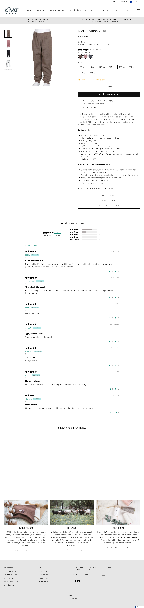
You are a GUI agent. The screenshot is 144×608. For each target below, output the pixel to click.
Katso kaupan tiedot (90, 107)
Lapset (30, 10)
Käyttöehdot (9, 568)
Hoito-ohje (109, 200)
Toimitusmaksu (93, 45)
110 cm (112, 67)
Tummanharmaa (90, 56)
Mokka (80, 56)
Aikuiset (42, 10)
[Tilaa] (103, 574)
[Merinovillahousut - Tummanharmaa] (23, 477)
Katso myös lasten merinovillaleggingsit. (95, 188)
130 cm (132, 67)
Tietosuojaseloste (10, 571)
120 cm (122, 67)
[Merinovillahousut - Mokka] (17, 477)
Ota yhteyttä (9, 585)
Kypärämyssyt (78, 10)
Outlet (94, 10)
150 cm (93, 73)
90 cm (92, 67)
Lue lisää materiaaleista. (72, 550)
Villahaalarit (58, 10)
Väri (84, 52)
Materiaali (108, 195)
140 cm (83, 73)
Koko (81, 63)
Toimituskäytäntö (10, 575)
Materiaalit (43, 571)
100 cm (102, 67)
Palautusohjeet (9, 578)
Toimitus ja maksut (109, 206)
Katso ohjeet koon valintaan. (26, 550)
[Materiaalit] (72, 512)
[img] (31, 251)
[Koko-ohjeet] (26, 512)
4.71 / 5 (57, 232)
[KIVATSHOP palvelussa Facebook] (78, 581)
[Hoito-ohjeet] (118, 512)
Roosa (85, 56)
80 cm (82, 67)
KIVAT (41, 568)
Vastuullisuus (109, 10)
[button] (84, 49)
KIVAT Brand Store (11, 582)
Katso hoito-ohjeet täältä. (118, 547)
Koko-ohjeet (43, 575)
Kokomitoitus (109, 86)
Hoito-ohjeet (43, 578)
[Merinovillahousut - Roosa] (20, 477)
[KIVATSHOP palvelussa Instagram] (74, 581)
